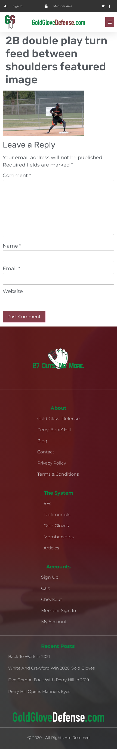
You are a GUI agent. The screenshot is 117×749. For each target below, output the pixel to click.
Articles (51, 547)
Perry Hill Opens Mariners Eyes (39, 691)
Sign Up (50, 577)
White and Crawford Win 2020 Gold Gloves (51, 668)
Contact (45, 451)
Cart (45, 588)
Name (12, 246)
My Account (54, 621)
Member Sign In (58, 610)
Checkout (51, 599)
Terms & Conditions (58, 474)
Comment (17, 175)
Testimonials (57, 514)
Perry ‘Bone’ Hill (54, 429)
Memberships (59, 536)
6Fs (47, 503)
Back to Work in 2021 (29, 656)
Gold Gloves (56, 525)
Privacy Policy (51, 463)
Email (11, 268)
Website (13, 291)
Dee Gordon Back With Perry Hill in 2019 (48, 679)
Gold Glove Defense (58, 418)
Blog (42, 440)
